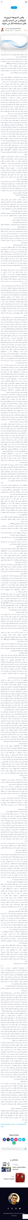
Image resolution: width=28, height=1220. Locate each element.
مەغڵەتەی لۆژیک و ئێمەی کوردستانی (19, 1168)
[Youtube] (20, 1208)
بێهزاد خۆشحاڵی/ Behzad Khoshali (13, 29)
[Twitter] (12, 1208)
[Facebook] (8, 1208)
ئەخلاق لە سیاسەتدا (9, 1178)
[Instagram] (16, 1208)
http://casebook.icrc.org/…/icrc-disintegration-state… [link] (14, 1125)
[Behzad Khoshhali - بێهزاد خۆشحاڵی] (14, 1198)
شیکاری (14, 8)
